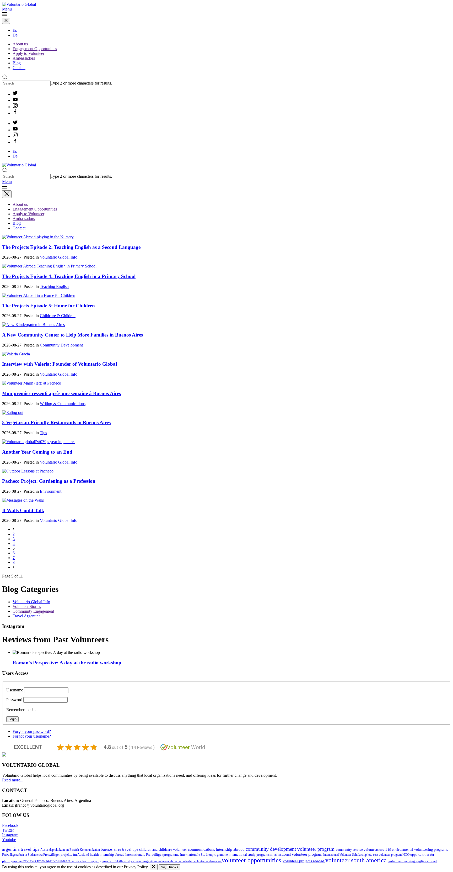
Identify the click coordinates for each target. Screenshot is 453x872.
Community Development (61, 345)
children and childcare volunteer (163, 850)
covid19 (385, 850)
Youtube (9, 839)
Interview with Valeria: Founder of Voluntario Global (59, 364)
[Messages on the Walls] (23, 500)
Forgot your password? (32, 731)
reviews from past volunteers (47, 861)
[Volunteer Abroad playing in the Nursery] (38, 237)
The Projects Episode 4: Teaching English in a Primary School (69, 276)
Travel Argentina (26, 616)
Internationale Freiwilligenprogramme (152, 855)
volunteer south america (356, 860)
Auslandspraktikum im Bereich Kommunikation (70, 850)
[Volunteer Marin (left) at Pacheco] (31, 383)
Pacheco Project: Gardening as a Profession (48, 481)
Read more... (12, 780)
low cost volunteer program (385, 855)
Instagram (10, 835)
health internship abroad (107, 855)
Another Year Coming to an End (37, 452)
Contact (19, 67)
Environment (50, 491)
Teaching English (54, 286)
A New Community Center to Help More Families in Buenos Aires (72, 335)
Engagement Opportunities (35, 48)
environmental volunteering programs (420, 849)
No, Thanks (169, 867)
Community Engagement (33, 611)
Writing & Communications (62, 403)
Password (14, 699)
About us (20, 44)
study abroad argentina (141, 861)
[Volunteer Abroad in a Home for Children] (38, 295)
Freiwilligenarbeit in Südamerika (22, 855)
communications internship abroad (217, 849)
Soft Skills (116, 861)
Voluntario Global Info (58, 257)
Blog (17, 63)
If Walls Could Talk (23, 510)
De (15, 35)
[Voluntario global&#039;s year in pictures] (38, 441)
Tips (43, 432)
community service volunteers (357, 850)
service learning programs (90, 861)
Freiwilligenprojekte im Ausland (66, 855)
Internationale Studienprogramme (204, 855)
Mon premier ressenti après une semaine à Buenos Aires (61, 393)
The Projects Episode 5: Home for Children (48, 305)
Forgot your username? (32, 736)
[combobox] (26, 83)
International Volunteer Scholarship (345, 855)
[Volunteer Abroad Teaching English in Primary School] (49, 266)
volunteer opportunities (252, 860)
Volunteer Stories (27, 606)
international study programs (249, 855)
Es (15, 30)
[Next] (13, 567)
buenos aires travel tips (120, 849)
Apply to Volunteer (28, 53)
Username (14, 690)
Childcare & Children (58, 315)
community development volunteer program (291, 849)
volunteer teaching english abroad (412, 861)
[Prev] (13, 529)
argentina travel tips (21, 849)
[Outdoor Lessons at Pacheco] (27, 471)
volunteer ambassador (208, 861)
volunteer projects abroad (304, 861)
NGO (406, 855)
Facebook (10, 825)
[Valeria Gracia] (16, 354)
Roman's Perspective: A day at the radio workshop (67, 662)
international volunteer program (296, 854)
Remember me (18, 709)
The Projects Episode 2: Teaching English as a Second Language (71, 247)
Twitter (8, 830)
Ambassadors (24, 58)
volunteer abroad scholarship (176, 861)
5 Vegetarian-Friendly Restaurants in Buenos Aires (56, 422)
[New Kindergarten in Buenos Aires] (33, 324)
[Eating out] (12, 412)
